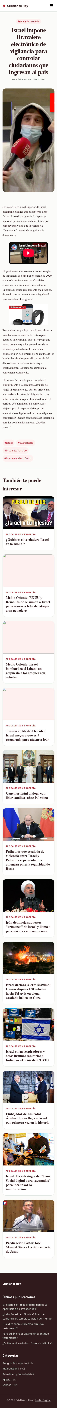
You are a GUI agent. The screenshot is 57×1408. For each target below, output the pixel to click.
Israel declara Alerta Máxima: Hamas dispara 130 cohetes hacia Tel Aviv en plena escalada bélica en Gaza (28, 991)
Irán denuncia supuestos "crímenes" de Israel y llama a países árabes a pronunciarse (28, 926)
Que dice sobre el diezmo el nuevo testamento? (23, 1326)
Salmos (10, 1385)
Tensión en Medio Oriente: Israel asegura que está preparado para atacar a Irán (27, 735)
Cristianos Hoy (15, 6)
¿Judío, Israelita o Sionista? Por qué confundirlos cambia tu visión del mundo (27, 1316)
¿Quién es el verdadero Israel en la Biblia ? (27, 541)
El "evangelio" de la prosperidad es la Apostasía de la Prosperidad (25, 1307)
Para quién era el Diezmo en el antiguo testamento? (26, 1336)
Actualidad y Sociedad (18, 1374)
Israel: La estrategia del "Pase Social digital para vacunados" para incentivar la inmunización (28, 1182)
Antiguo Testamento (18, 1363)
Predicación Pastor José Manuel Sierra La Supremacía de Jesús (28, 1247)
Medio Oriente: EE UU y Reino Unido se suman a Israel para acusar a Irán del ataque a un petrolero (28, 604)
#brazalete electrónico (17, 458)
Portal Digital (43, 1400)
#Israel (8, 442)
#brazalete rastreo (15, 450)
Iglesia (9, 1379)
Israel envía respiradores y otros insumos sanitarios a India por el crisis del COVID (27, 1055)
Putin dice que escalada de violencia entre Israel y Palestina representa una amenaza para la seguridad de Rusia (28, 860)
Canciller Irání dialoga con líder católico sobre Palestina (27, 795)
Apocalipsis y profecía (28, 21)
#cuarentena (25, 442)
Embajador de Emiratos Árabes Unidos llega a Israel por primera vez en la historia (27, 1118)
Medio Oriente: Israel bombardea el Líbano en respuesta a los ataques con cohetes (25, 670)
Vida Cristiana (14, 1368)
